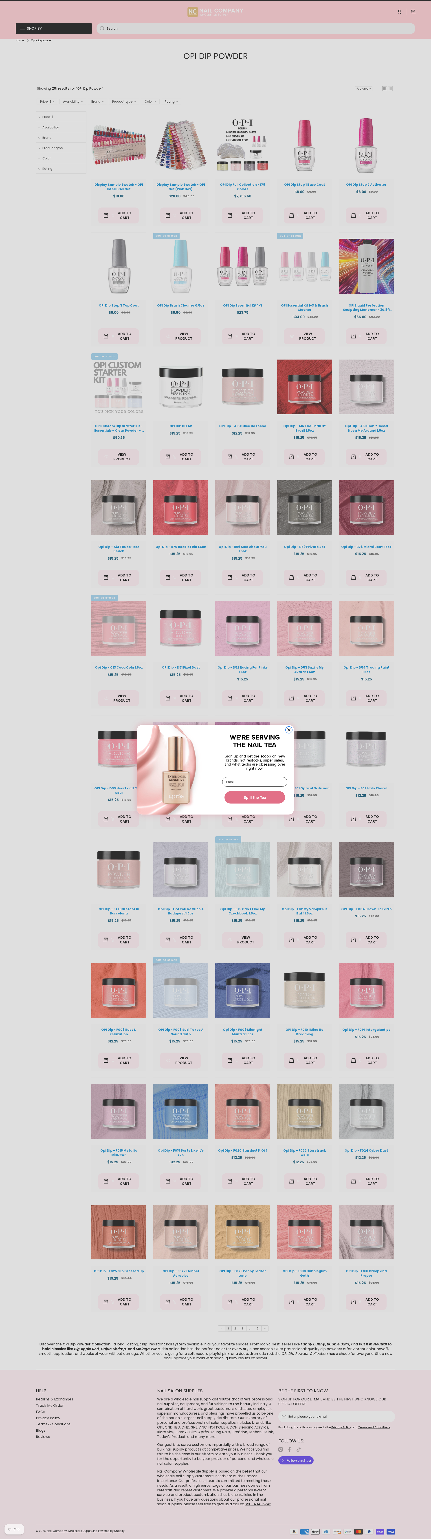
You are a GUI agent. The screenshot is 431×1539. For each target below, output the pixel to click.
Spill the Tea (255, 797)
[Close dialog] (289, 729)
